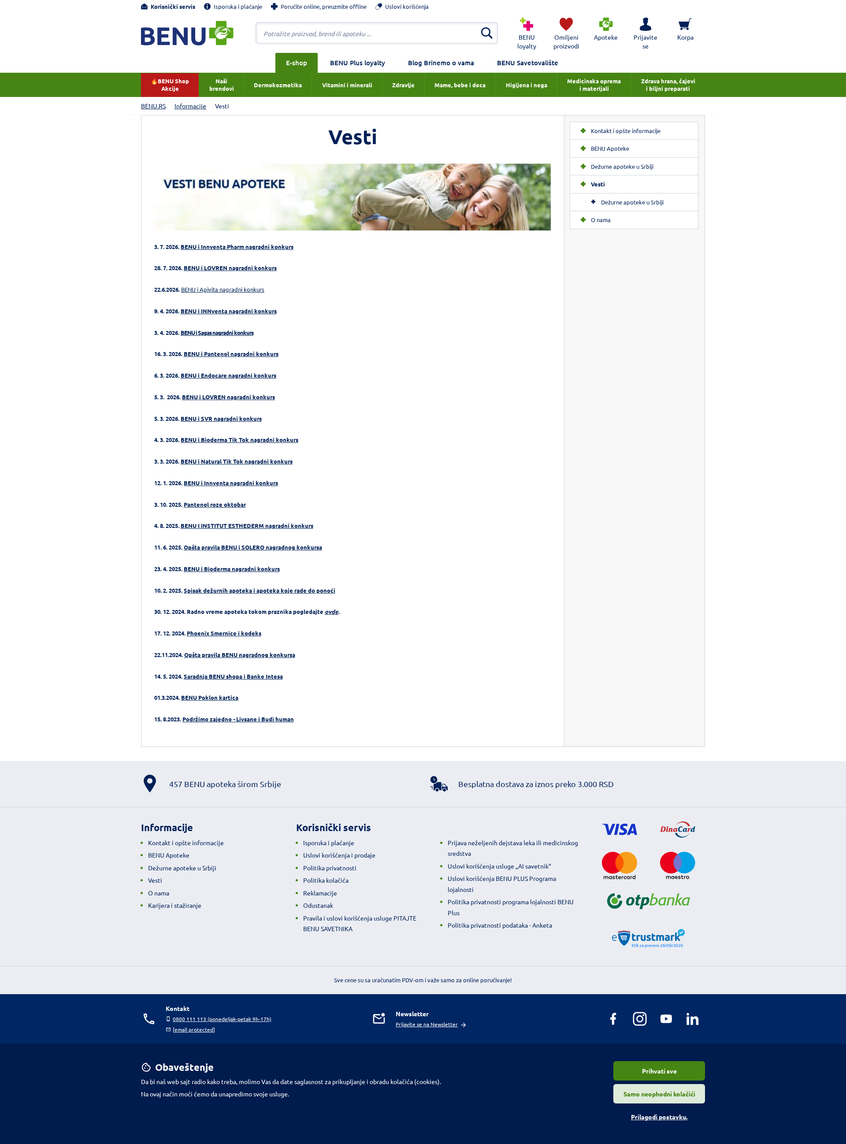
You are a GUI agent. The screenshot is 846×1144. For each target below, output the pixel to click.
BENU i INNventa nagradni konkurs (229, 311)
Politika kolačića (326, 880)
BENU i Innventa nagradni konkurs (231, 483)
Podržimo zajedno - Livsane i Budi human (238, 719)
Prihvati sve (659, 1071)
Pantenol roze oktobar (215, 504)
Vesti (155, 880)
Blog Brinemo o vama (441, 62)
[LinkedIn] (692, 1019)
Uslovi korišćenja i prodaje (339, 855)
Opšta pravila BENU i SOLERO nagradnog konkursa (253, 547)
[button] (645, 33)
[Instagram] (639, 1019)
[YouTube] (666, 1019)
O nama (158, 893)
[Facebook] (613, 1019)
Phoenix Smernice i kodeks (224, 633)
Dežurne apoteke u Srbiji (632, 202)
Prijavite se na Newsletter (427, 1024)
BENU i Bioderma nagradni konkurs (232, 568)
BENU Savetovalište (527, 62)
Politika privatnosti (329, 868)
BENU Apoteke (168, 855)
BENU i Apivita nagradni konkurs (222, 289)
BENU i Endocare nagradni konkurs (228, 375)
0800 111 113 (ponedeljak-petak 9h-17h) (222, 1018)
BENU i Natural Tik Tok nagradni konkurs (237, 461)
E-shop (296, 62)
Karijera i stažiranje (174, 905)
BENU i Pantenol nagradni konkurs (231, 353)
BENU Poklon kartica (209, 697)
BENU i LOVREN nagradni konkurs (230, 267)
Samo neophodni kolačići (659, 1094)
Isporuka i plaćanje (328, 843)
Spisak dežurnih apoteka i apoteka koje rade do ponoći (259, 590)
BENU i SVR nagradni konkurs (221, 418)
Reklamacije (320, 893)
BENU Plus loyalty (357, 62)
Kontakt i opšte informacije (186, 843)
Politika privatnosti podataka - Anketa (500, 925)
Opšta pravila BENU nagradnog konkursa (239, 654)
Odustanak (318, 905)
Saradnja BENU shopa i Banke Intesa (233, 676)
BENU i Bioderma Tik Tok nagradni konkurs (239, 439)
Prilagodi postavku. (659, 1117)
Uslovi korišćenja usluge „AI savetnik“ (499, 866)
